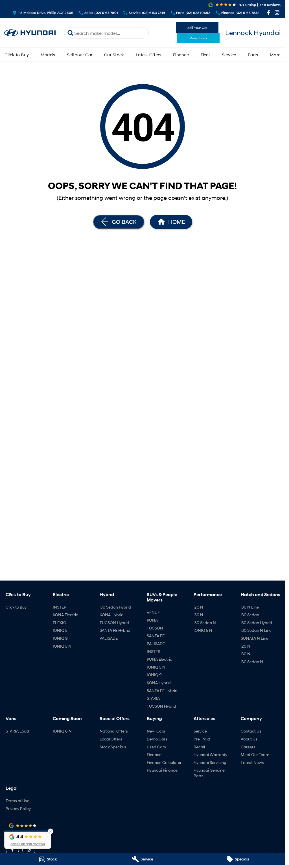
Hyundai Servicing (210, 762)
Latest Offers (148, 54)
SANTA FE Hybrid (115, 630)
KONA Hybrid (112, 614)
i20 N (198, 607)
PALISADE (109, 638)
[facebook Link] (268, 12)
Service (229, 54)
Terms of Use (17, 800)
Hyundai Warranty (210, 754)
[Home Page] (30, 33)
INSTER (59, 607)
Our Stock (114, 54)
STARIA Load (17, 731)
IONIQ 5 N (62, 646)
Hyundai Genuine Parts (209, 773)
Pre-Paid (202, 738)
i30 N (198, 614)
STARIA (153, 698)
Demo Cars (157, 738)
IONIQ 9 (60, 638)
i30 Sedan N (205, 622)
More (275, 54)
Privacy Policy (18, 808)
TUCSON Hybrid (114, 622)
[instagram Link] (277, 12)
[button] (27, 839)
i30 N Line (250, 607)
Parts (253, 54)
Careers (248, 746)
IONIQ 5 (60, 630)
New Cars (156, 731)
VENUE (153, 612)
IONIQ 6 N (62, 731)
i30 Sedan (250, 614)
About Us (249, 738)
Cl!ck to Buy (17, 54)
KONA (152, 620)
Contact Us (251, 731)
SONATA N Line (254, 638)
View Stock (198, 38)
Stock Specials (113, 746)
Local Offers (111, 738)
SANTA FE (156, 635)
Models (48, 54)
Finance (181, 54)
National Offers (114, 731)
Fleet (205, 54)
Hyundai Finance (162, 770)
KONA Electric (65, 614)
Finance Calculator (164, 762)
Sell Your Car (197, 27)
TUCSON (155, 628)
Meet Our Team (255, 754)
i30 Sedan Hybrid (115, 607)
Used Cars (156, 746)
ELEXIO (59, 622)
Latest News (252, 762)
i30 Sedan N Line (256, 630)
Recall (199, 746)
